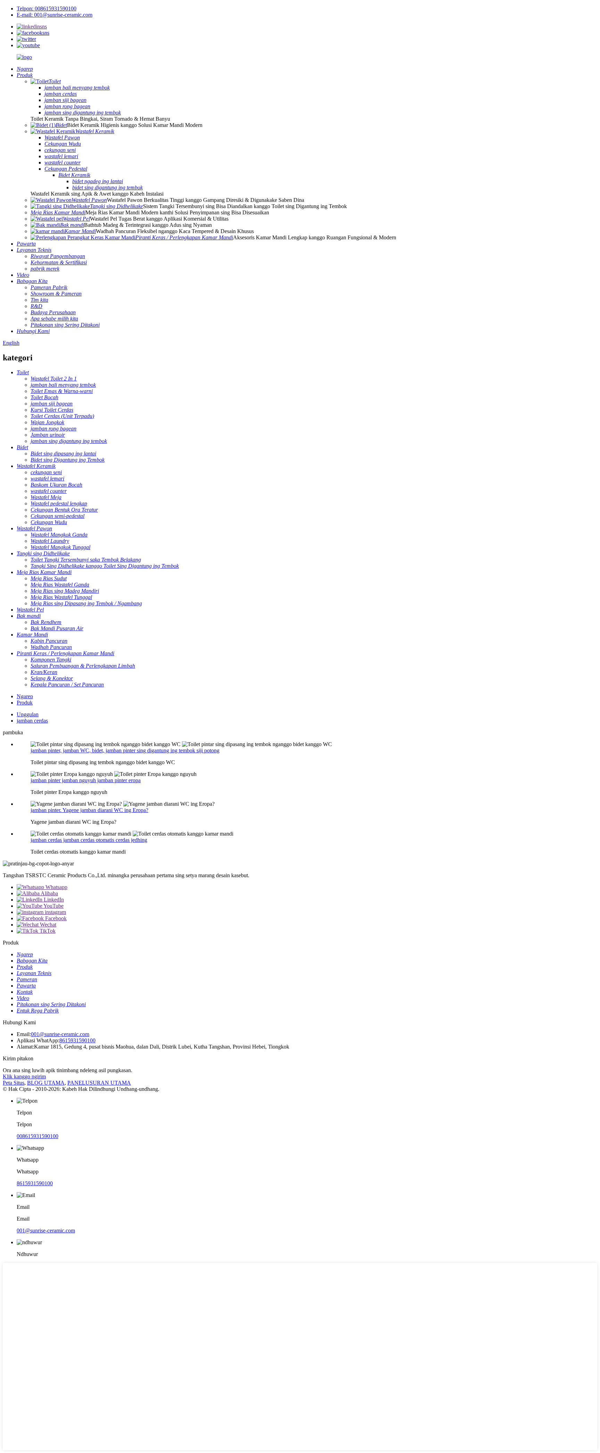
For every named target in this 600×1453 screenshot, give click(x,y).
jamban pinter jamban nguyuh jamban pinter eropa (86, 780)
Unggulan (28, 714)
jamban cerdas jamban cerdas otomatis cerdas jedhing (89, 840)
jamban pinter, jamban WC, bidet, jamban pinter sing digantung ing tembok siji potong (125, 750)
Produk (25, 703)
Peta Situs (13, 1083)
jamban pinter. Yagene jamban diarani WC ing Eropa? (89, 810)
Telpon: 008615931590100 (46, 8)
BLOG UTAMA (46, 1083)
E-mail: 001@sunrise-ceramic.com (54, 15)
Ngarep (25, 696)
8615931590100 (77, 1040)
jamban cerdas (32, 721)
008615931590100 (37, 1136)
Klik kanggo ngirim (24, 1076)
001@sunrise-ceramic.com (60, 1034)
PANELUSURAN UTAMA (99, 1083)
